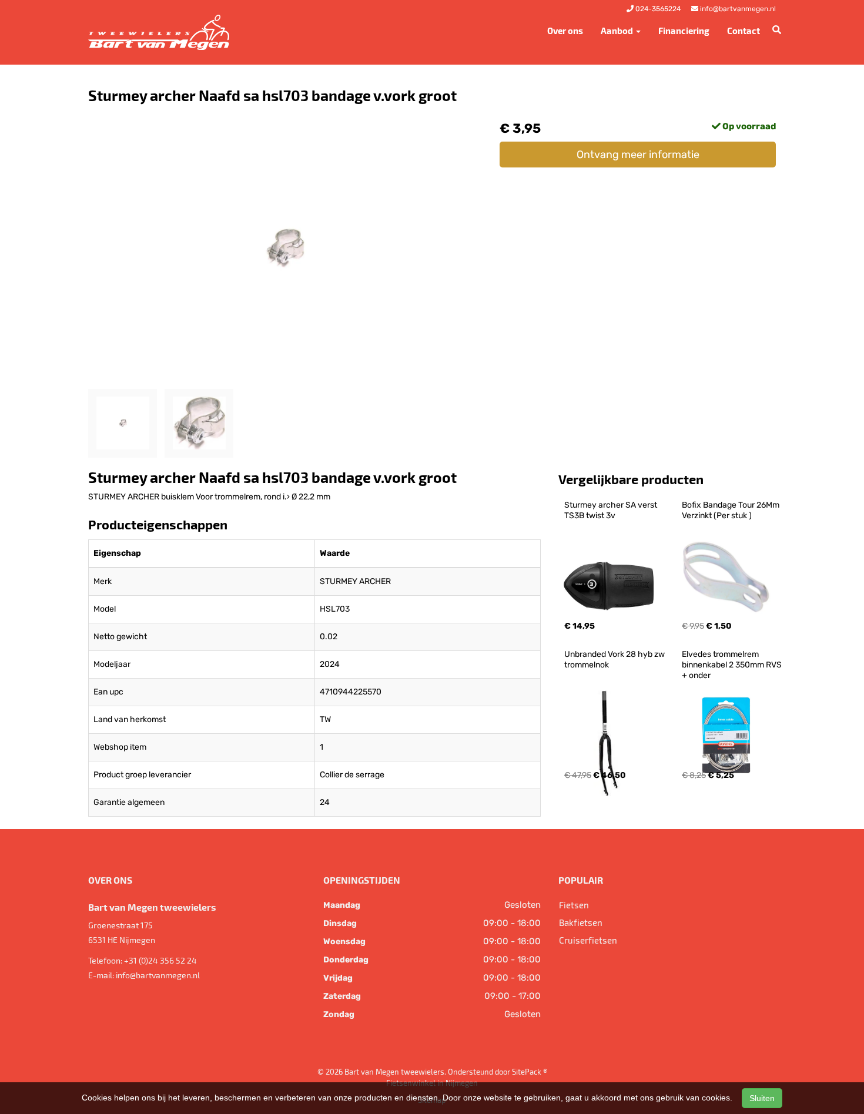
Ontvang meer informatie (638, 154)
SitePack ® (529, 1071)
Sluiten (762, 1098)
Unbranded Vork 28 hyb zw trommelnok (615, 659)
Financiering (683, 30)
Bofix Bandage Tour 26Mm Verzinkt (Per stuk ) (731, 510)
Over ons (565, 30)
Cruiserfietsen (588, 940)
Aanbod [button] (618, 30)
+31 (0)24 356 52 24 (160, 960)
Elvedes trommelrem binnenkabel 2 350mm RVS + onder (732, 664)
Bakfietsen (580, 922)
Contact (743, 30)
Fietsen (574, 905)
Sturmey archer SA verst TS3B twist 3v (611, 510)
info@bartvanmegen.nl (158, 975)
